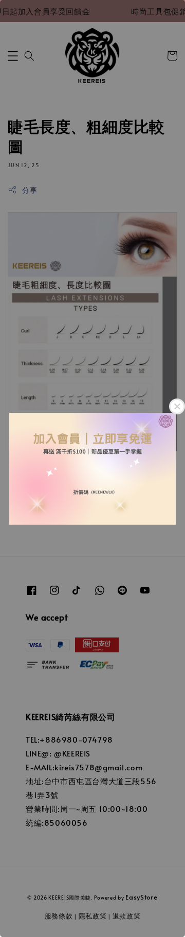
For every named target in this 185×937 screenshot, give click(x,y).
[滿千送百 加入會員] (92, 468)
